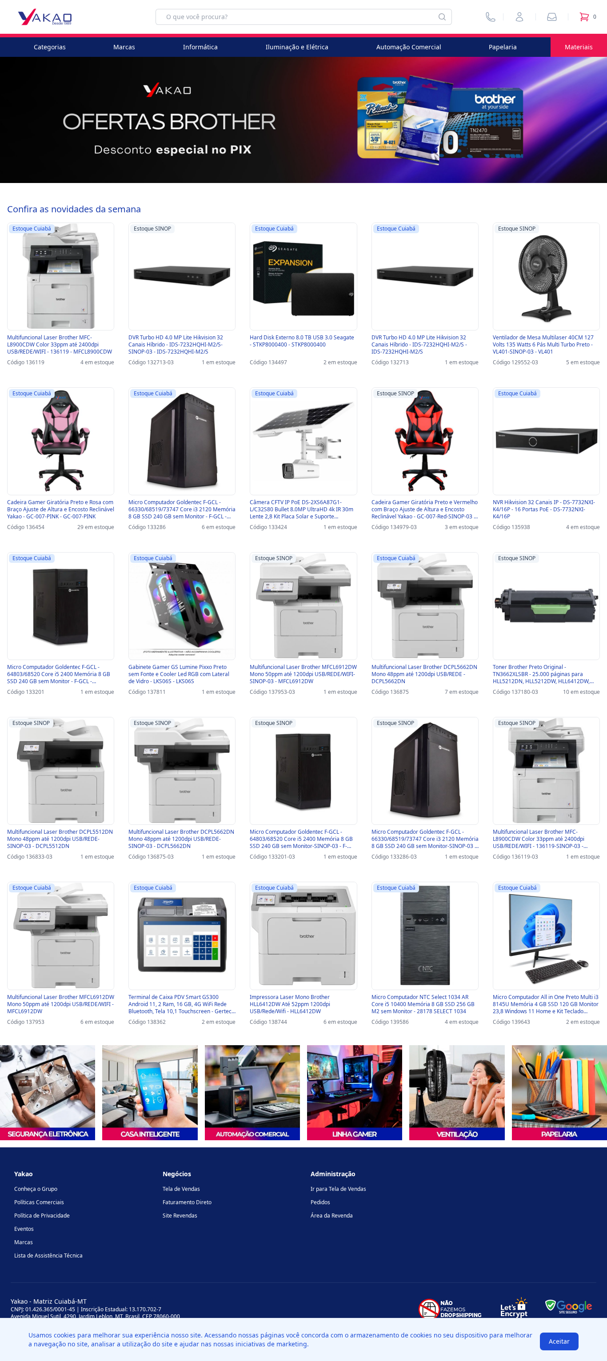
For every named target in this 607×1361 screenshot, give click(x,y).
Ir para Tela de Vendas (338, 1189)
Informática (200, 47)
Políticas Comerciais (39, 1202)
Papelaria (503, 47)
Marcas (124, 47)
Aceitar (559, 1341)
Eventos (24, 1229)
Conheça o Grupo (35, 1189)
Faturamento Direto (187, 1202)
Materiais (579, 47)
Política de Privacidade (42, 1215)
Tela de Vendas (181, 1189)
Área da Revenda (332, 1215)
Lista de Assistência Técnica (48, 1255)
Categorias (50, 47)
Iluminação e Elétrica (297, 47)
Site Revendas (180, 1215)
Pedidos (320, 1202)
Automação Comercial (408, 47)
